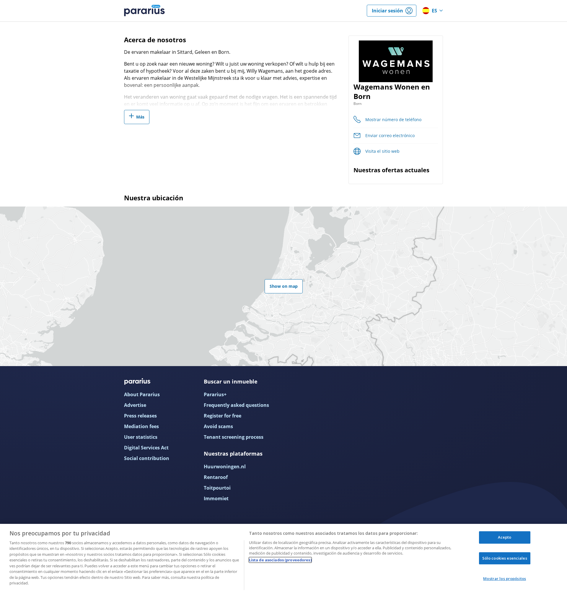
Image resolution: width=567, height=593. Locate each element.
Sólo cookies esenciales (504, 558)
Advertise (135, 405)
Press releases (140, 415)
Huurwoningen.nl (225, 466)
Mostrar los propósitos (504, 578)
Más (140, 117)
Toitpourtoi (217, 488)
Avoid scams (218, 426)
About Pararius (142, 394)
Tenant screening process (233, 437)
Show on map (284, 286)
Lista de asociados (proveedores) (280, 560)
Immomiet (216, 498)
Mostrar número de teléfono (393, 119)
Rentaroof (216, 477)
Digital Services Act (146, 447)
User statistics (140, 437)
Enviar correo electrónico (390, 135)
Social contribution (146, 458)
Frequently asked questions (236, 405)
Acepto (504, 537)
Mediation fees (141, 426)
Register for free (222, 415)
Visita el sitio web (382, 151)
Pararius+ (215, 394)
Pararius (144, 11)
